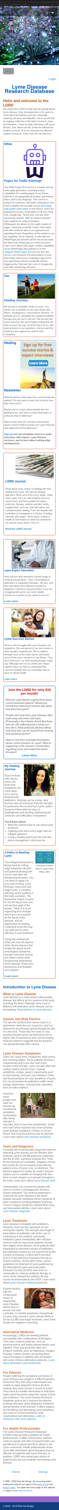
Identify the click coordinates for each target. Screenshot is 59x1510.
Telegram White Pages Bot (17, 252)
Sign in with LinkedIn (17, 4)
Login (52, 79)
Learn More (29, 755)
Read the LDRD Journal (18, 528)
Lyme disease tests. (45, 1180)
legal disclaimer (25, 1490)
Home (8, 71)
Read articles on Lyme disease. (34, 1009)
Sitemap (43, 1472)
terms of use (43, 1484)
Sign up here (11, 434)
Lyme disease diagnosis (16, 1211)
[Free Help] (37, 365)
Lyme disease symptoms (37, 1137)
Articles (16, 1472)
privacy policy (9, 1487)
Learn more (11, 601)
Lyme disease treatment (23, 1282)
